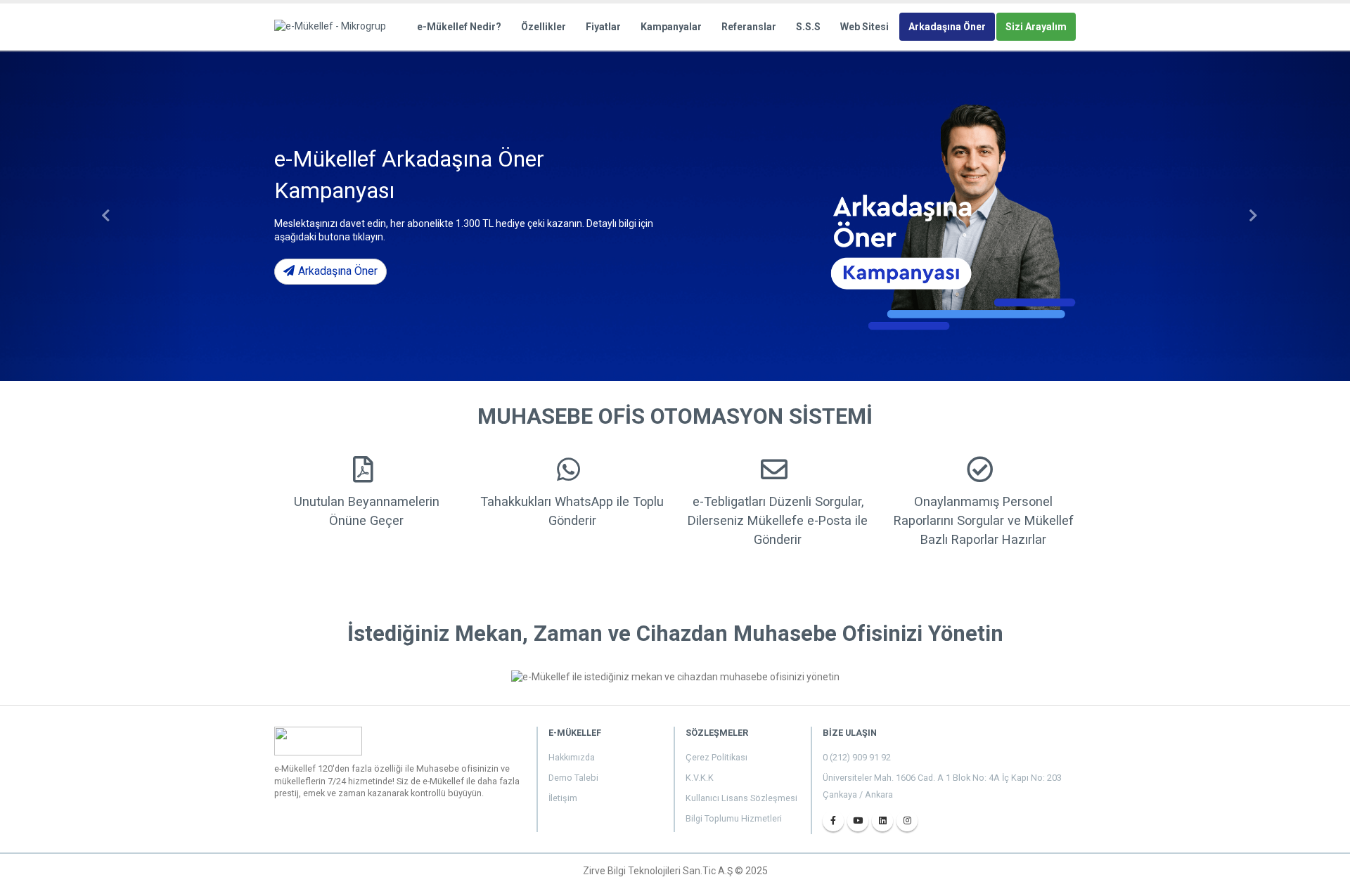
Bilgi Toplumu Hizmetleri (734, 818)
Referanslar (748, 26)
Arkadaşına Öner (947, 26)
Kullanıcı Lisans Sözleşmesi (741, 798)
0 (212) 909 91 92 (857, 757)
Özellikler (543, 26)
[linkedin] (882, 820)
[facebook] (833, 820)
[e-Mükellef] (334, 26)
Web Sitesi (864, 26)
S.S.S (808, 26)
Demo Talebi (573, 777)
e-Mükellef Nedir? (459, 26)
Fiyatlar (603, 26)
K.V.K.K (700, 777)
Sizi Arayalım (1036, 26)
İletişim (562, 798)
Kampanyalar (671, 26)
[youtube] (857, 820)
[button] (101, 216)
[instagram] (907, 820)
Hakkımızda (571, 757)
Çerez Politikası (716, 757)
